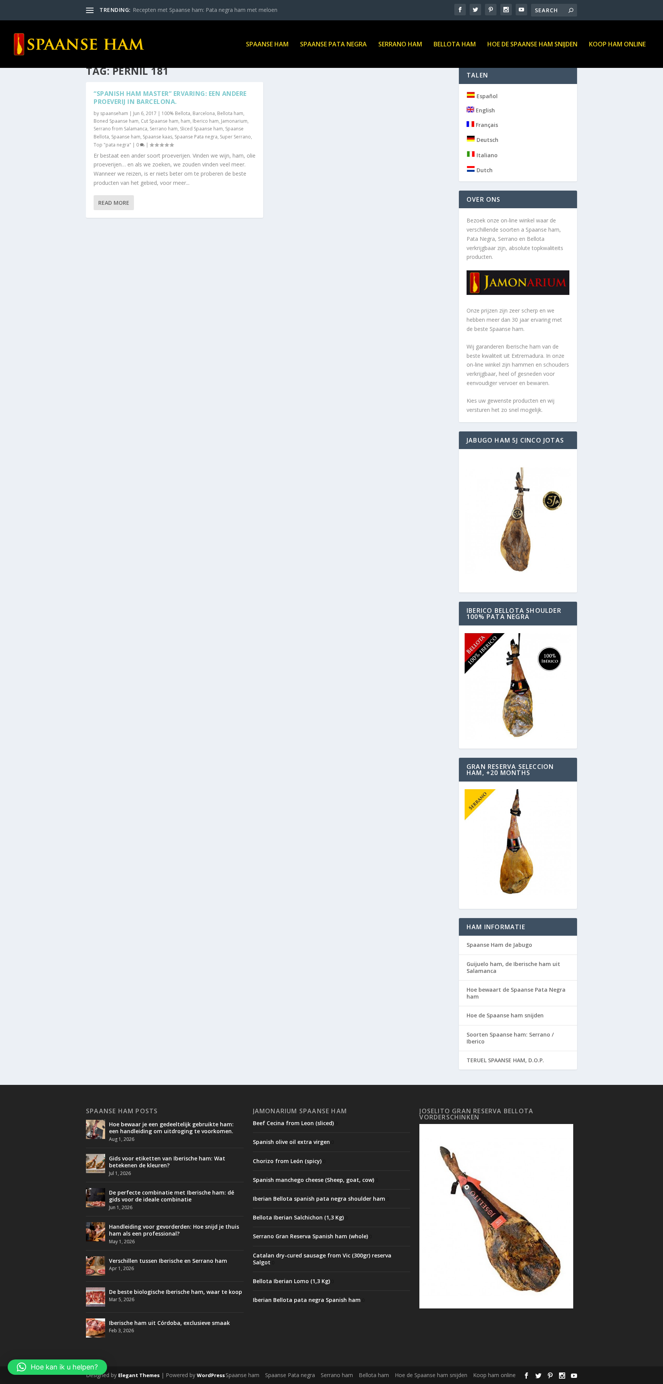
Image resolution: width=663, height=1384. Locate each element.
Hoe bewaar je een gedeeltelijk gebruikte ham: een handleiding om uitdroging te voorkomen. (171, 1128)
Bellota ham (455, 44)
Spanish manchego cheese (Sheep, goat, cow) (313, 1179)
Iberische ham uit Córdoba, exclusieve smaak (169, 1322)
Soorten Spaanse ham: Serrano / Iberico (510, 1038)
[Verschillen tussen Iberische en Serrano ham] (95, 1265)
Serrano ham (400, 44)
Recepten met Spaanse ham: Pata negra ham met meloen (205, 9)
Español (486, 96)
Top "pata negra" (112, 145)
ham (185, 121)
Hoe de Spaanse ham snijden (532, 44)
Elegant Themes (139, 1375)
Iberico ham (206, 121)
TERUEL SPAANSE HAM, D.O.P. (505, 1060)
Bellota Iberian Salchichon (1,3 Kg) (298, 1217)
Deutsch (486, 139)
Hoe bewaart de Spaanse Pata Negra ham (516, 993)
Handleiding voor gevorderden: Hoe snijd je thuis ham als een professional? (174, 1230)
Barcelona (204, 113)
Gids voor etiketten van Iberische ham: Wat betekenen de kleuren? (167, 1162)
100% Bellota (176, 113)
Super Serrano (235, 136)
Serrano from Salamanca (120, 128)
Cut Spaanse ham (159, 121)
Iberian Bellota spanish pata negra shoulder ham (319, 1198)
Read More (113, 202)
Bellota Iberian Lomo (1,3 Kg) (291, 1281)
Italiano (486, 155)
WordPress (211, 1375)
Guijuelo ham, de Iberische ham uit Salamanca (513, 967)
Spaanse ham (267, 44)
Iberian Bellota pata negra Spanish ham (307, 1299)
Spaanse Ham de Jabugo (499, 944)
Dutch (484, 170)
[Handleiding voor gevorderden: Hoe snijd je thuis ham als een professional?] (95, 1231)
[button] (57, 1367)
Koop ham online (617, 44)
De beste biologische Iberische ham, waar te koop (175, 1291)
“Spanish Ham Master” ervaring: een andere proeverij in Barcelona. (170, 97)
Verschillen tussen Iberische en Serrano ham (168, 1260)
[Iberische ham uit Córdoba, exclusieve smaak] (95, 1328)
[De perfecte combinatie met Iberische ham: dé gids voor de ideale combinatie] (95, 1197)
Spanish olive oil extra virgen (291, 1141)
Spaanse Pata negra (333, 44)
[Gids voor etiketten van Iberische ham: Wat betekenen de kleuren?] (95, 1163)
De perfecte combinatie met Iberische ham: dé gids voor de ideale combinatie (171, 1196)
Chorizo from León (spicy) (287, 1161)
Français (486, 124)
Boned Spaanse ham (116, 121)
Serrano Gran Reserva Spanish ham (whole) (310, 1236)
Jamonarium (234, 121)
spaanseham (114, 113)
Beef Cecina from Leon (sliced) (293, 1123)
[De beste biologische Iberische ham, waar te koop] (95, 1297)
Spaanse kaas (157, 136)
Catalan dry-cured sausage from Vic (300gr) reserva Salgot (322, 1259)
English (484, 110)
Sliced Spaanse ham (201, 128)
